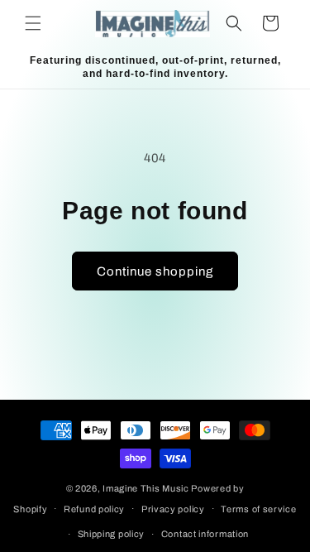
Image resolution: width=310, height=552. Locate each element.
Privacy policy (173, 509)
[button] (33, 23)
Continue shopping (155, 271)
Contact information (205, 534)
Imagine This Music (146, 488)
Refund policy (94, 509)
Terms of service (258, 509)
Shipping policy (111, 534)
